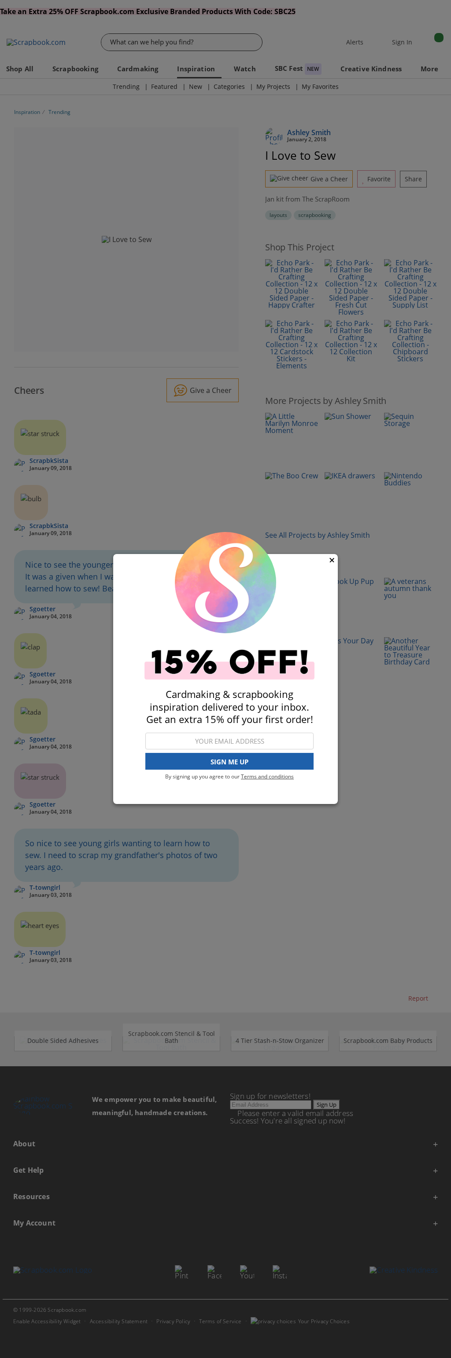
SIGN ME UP (229, 761)
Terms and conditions (267, 776)
